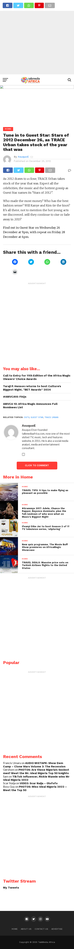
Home (15, 929)
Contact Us (41, 929)
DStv (26, 417)
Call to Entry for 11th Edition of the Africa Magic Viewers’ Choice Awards (36, 377)
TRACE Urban (51, 417)
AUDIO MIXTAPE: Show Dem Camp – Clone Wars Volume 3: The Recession (34, 764)
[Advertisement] (37, 37)
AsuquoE (23, 156)
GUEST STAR (37, 417)
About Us (26, 929)
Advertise (57, 929)
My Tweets (11, 887)
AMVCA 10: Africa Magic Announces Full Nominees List (30, 405)
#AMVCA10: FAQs (14, 396)
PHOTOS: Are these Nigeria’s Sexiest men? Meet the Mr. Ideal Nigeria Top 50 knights (36, 771)
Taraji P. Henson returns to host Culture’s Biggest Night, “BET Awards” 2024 (32, 388)
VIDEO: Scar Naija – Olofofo (39, 783)
